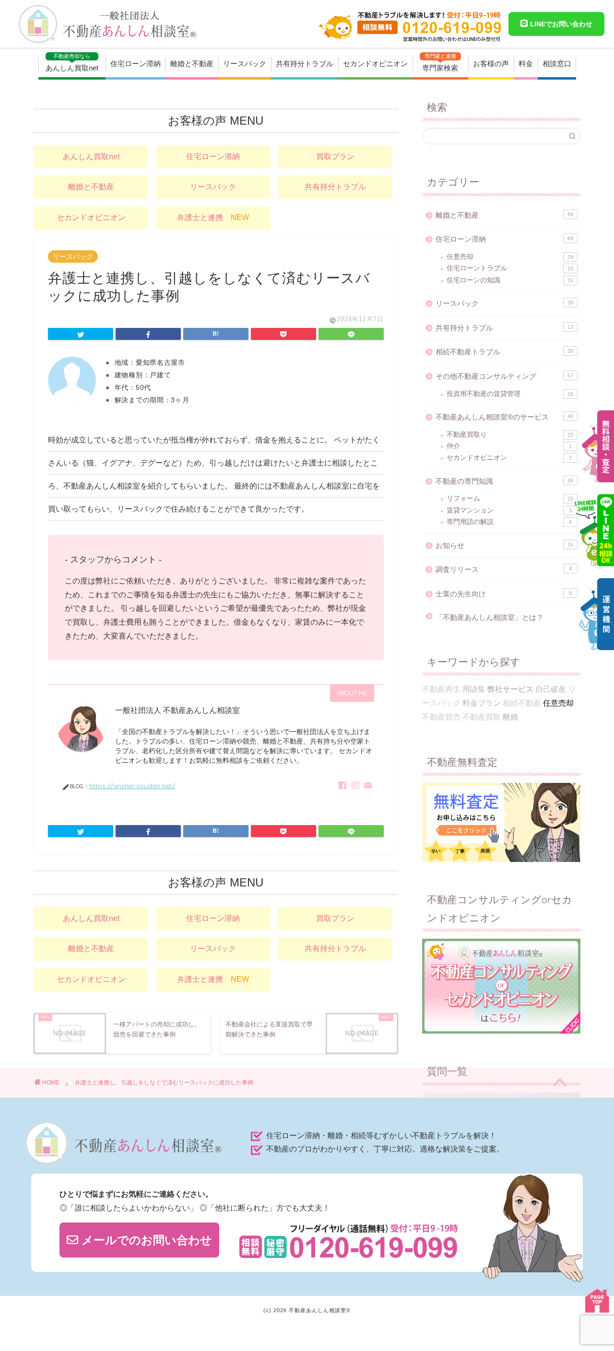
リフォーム (510, 498)
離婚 (510, 717)
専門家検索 (440, 62)
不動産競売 (441, 717)
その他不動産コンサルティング (504, 376)
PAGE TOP (597, 1301)
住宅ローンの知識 (510, 280)
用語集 (473, 689)
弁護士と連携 (213, 217)
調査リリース (504, 569)
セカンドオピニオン (375, 63)
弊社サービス (510, 689)
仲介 (509, 446)
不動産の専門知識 (504, 481)
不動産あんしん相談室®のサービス (504, 417)
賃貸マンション (509, 510)
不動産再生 (441, 689)
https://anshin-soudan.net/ (132, 785)
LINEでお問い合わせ (560, 24)
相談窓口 (557, 63)
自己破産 (550, 689)
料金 (526, 63)
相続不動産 (522, 703)
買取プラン (335, 156)
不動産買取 (481, 717)
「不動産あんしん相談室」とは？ (489, 617)
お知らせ (504, 545)
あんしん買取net (72, 62)
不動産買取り (510, 434)
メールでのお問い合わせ (145, 1240)
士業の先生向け (504, 594)
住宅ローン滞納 (135, 63)
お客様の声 (491, 63)
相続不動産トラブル (504, 352)
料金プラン (481, 703)
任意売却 (510, 256)
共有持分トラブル (304, 63)
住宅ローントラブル (510, 268)
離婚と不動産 (191, 63)
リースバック (244, 63)
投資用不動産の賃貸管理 (510, 393)
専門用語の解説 (509, 521)
